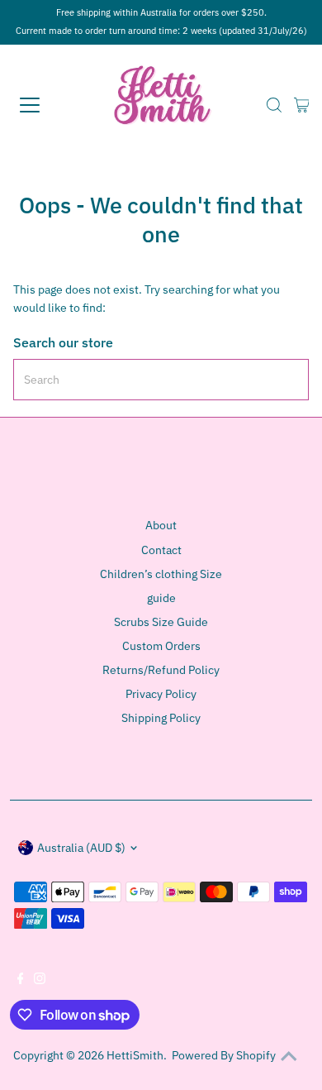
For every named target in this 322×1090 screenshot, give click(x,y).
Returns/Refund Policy (161, 669)
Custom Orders (161, 645)
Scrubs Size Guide (161, 621)
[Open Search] (274, 105)
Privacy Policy (161, 693)
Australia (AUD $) (81, 847)
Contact (161, 550)
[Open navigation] (44, 105)
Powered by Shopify (224, 1055)
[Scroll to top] (288, 1056)
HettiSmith (135, 1055)
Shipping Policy (161, 717)
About (161, 525)
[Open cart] (302, 105)
